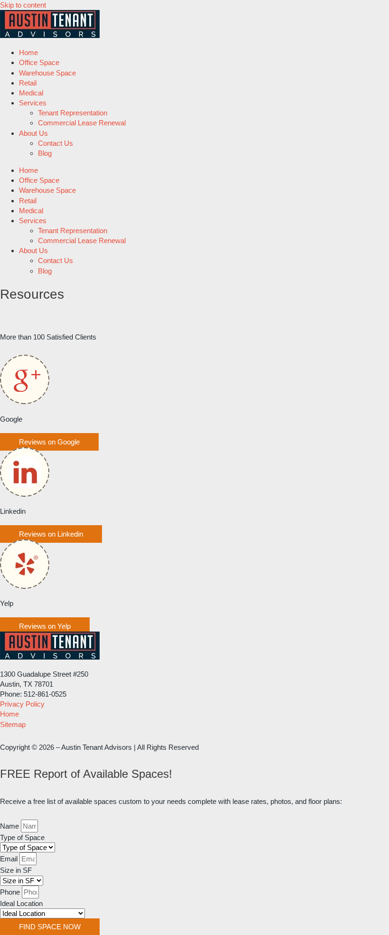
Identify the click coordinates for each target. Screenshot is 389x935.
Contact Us (55, 143)
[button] (49, 442)
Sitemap (13, 724)
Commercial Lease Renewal (82, 123)
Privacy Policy (22, 704)
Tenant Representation (72, 113)
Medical (31, 93)
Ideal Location (21, 903)
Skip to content (23, 5)
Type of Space (22, 837)
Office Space (39, 62)
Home (28, 52)
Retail (28, 83)
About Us (33, 133)
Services (32, 103)
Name (10, 826)
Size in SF (16, 870)
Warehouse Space (47, 73)
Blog (45, 153)
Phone (11, 892)
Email (9, 859)
